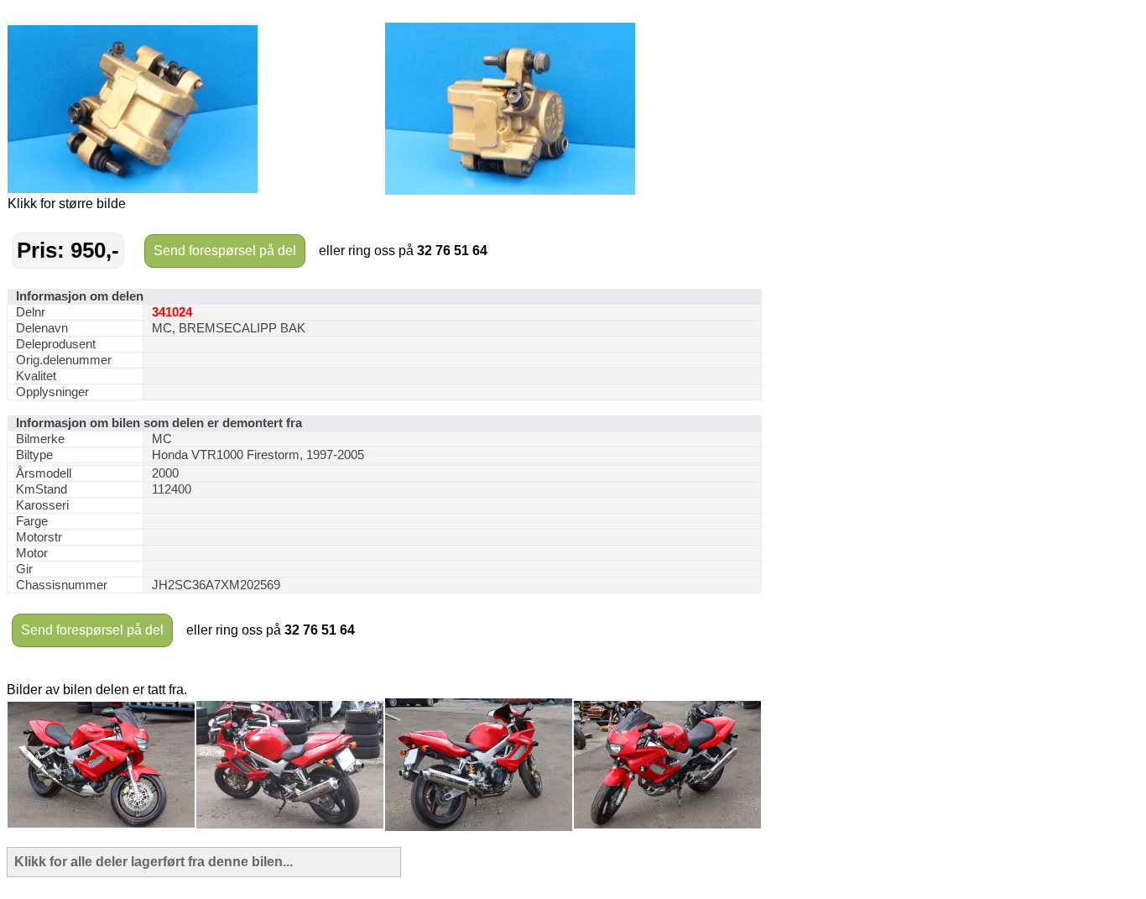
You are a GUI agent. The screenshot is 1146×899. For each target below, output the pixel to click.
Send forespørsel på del (225, 250)
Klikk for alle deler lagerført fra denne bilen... (153, 862)
